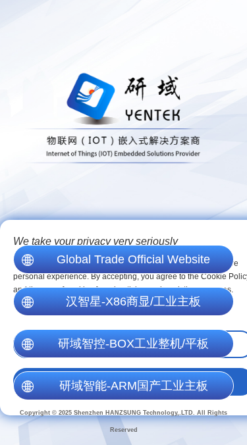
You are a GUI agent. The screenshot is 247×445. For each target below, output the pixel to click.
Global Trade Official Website (133, 259)
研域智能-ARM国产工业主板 (133, 385)
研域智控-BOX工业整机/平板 (133, 343)
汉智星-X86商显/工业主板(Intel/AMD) (133, 305)
